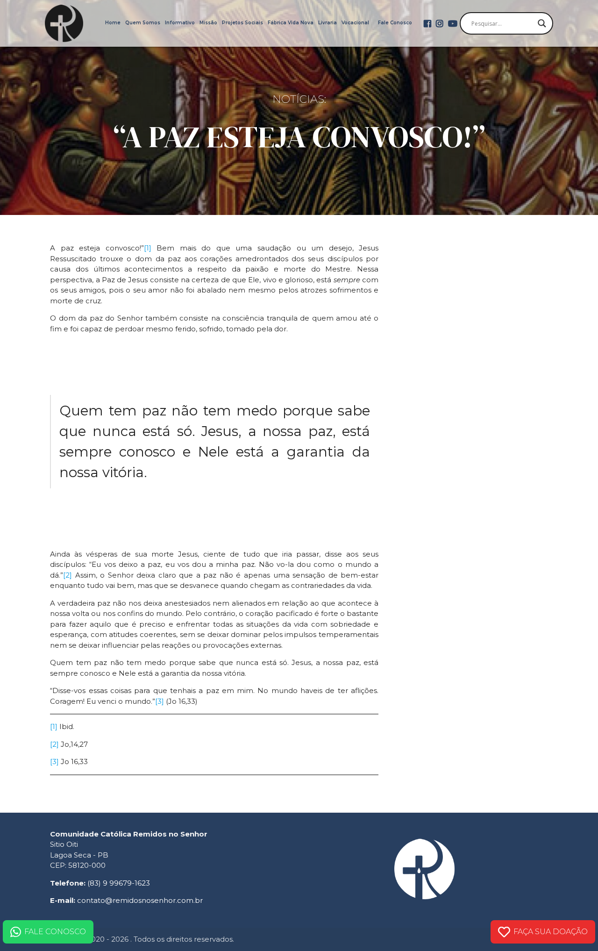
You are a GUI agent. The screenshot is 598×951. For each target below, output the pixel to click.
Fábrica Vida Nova (290, 23)
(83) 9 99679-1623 (118, 883)
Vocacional (355, 23)
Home (113, 23)
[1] (147, 247)
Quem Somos (142, 23)
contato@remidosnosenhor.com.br (140, 900)
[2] (67, 575)
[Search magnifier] (541, 23)
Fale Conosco (395, 23)
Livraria (327, 23)
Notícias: (299, 99)
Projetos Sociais (242, 23)
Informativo (180, 23)
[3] (159, 701)
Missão (208, 23)
